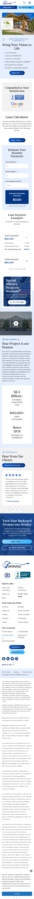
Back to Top (7, 665)
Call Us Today (27, 7)
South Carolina (24, 614)
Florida (4, 614)
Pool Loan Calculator (6, 588)
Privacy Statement (22, 588)
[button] (31, 871)
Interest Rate (11, 172)
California (6, 611)
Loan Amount (11, 162)
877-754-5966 (18, 302)
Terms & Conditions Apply (16, 206)
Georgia (5, 618)
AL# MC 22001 (7, 635)
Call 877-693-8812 (18, 548)
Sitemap (16, 672)
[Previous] (13, 509)
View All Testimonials (12, 465)
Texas (4, 622)
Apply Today (16, 140)
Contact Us (16, 647)
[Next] (20, 509)
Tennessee (22, 618)
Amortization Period (13, 181)
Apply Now (7, 7)
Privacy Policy (27, 672)
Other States (23, 622)
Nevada (21, 607)
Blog (3, 598)
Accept (17, 894)
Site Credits (6, 672)
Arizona (5, 607)
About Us (5, 594)
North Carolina (23, 611)
